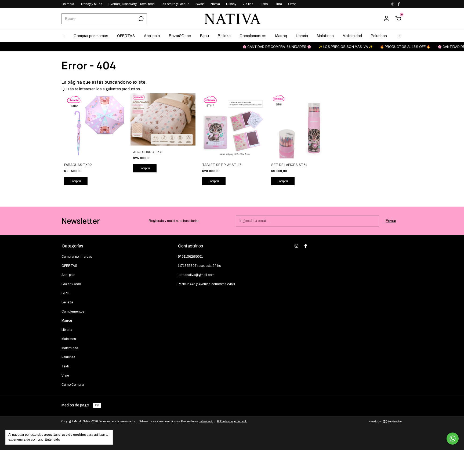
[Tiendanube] (386, 422)
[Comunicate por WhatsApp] (453, 439)
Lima (278, 4)
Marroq (281, 36)
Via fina (247, 4)
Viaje (65, 375)
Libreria (302, 36)
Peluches (379, 36)
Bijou (204, 36)
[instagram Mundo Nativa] (393, 4)
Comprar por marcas (91, 36)
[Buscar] (141, 18)
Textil (65, 366)
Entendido (52, 439)
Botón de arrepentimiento (232, 421)
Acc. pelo (152, 36)
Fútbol (264, 4)
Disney (231, 4)
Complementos (253, 36)
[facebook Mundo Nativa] (398, 4)
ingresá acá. (206, 421)
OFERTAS (126, 36)
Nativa (215, 4)
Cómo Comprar (72, 385)
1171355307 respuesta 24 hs (199, 266)
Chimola (67, 4)
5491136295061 (190, 256)
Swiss (199, 4)
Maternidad (352, 36)
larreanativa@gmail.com (196, 275)
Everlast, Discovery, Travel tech (131, 4)
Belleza (224, 36)
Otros (292, 4)
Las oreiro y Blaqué (175, 4)
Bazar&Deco (180, 36)
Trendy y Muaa (91, 4)
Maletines (325, 36)
